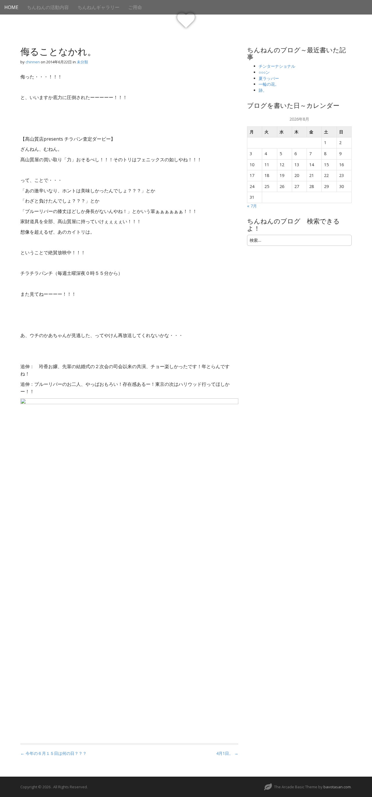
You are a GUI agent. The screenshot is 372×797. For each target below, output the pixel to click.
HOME (11, 7)
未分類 (82, 62)
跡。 (263, 90)
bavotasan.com (337, 786)
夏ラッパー (269, 78)
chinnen (33, 62)
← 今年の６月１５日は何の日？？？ (53, 753)
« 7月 (252, 206)
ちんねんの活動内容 (48, 7)
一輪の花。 (269, 84)
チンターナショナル (277, 66)
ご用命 (135, 7)
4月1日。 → (227, 753)
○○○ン (264, 72)
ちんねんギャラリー (98, 7)
